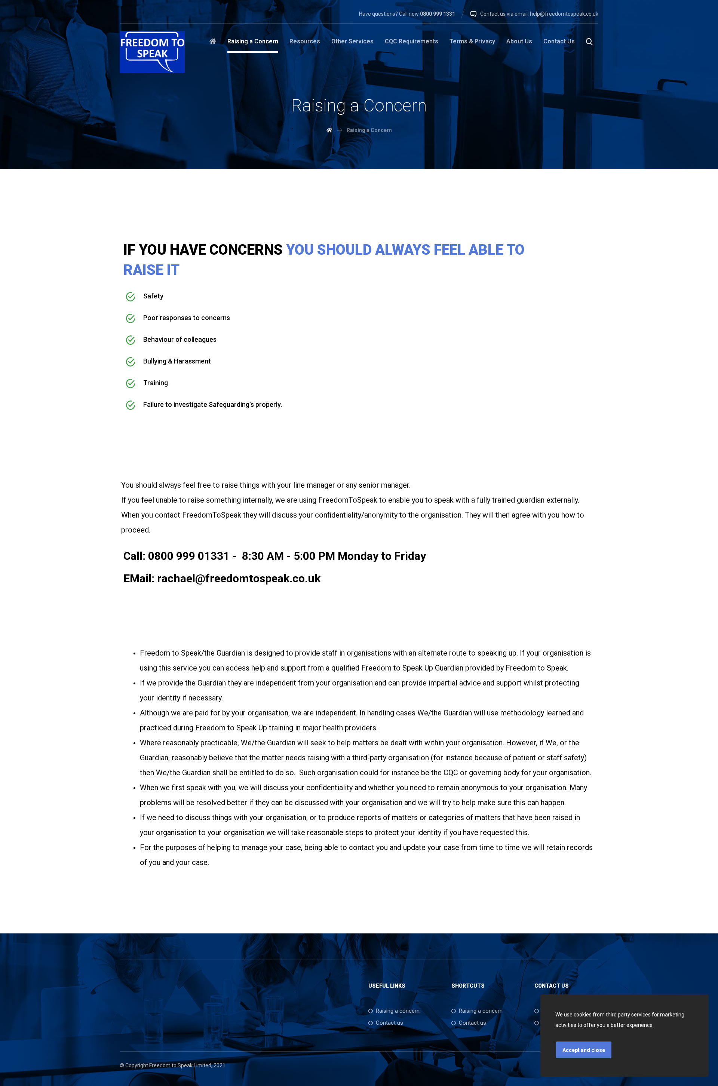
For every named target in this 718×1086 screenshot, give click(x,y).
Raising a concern (398, 1010)
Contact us (389, 1022)
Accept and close (583, 1050)
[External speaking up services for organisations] (152, 52)
